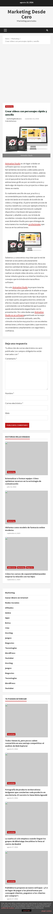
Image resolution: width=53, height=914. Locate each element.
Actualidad (11, 734)
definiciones (12, 567)
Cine (7, 628)
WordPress (10, 653)
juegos (8, 638)
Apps (7, 618)
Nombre (9, 393)
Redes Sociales (12, 602)
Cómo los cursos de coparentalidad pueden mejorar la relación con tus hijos (26, 554)
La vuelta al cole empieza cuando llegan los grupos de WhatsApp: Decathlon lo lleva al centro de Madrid (26, 818)
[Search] (47, 30)
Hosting (9, 633)
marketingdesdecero (14, 119)
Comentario (11, 358)
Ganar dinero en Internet (16, 597)
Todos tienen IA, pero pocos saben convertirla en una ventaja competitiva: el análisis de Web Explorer (26, 720)
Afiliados (9, 607)
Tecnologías (11, 648)
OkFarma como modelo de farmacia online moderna (26, 507)
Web (7, 413)
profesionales (34, 224)
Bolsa (8, 623)
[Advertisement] (26, 73)
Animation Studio (12, 163)
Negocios (30, 567)
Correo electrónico (14, 403)
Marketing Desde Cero (27, 14)
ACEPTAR (26, 910)
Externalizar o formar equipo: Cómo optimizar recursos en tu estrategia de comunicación (26, 458)
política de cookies (7, 908)
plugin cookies (47, 911)
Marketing (9, 106)
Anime (8, 612)
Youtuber (9, 658)
